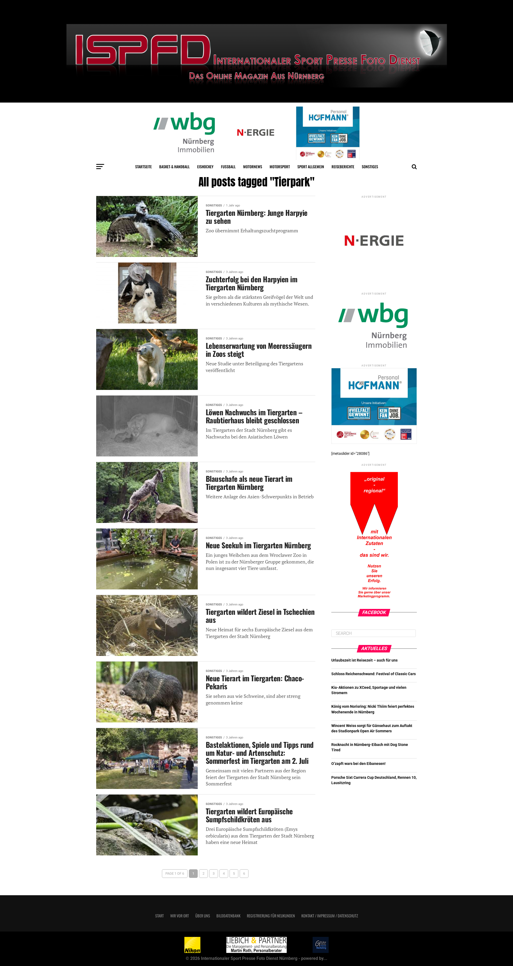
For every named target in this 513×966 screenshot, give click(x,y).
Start (159, 915)
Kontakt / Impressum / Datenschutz (329, 915)
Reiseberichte (343, 166)
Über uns (202, 915)
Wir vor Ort (179, 915)
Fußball (228, 166)
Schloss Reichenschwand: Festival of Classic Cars (373, 674)
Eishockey (205, 166)
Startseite (143, 166)
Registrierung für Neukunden (271, 915)
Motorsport (280, 166)
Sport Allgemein (310, 166)
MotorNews (252, 166)
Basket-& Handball (174, 166)
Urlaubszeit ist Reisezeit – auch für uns (364, 660)
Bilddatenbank (228, 915)
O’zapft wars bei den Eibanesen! (358, 763)
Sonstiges (370, 166)
